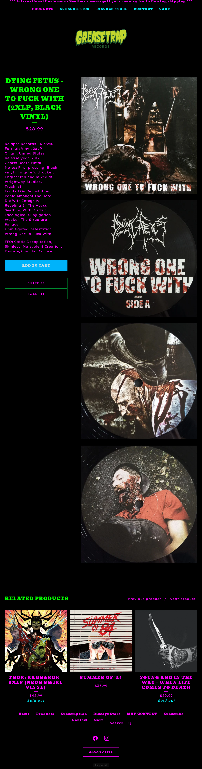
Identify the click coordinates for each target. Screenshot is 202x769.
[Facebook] (95, 738)
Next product (183, 599)
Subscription (75, 9)
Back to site (101, 752)
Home (24, 714)
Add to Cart (36, 265)
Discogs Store (111, 9)
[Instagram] (106, 738)
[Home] (101, 39)
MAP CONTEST (142, 714)
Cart (164, 9)
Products (42, 9)
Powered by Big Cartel (101, 765)
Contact (143, 9)
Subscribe (173, 714)
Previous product (144, 599)
